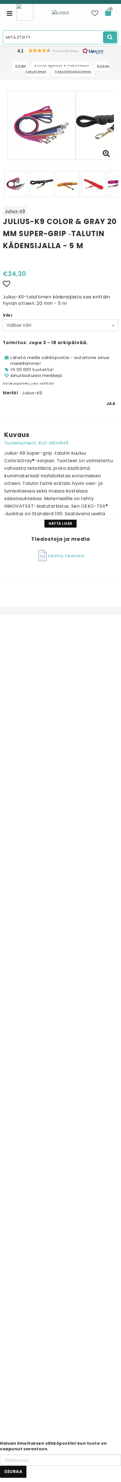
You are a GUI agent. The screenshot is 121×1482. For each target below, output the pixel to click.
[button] (94, 13)
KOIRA (21, 66)
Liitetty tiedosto (66, 556)
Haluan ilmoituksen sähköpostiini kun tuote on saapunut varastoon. (53, 1446)
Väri (7, 315)
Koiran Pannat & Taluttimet (61, 66)
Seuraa (13, 1471)
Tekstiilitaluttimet (73, 71)
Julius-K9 (15, 211)
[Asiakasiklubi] (24, 12)
